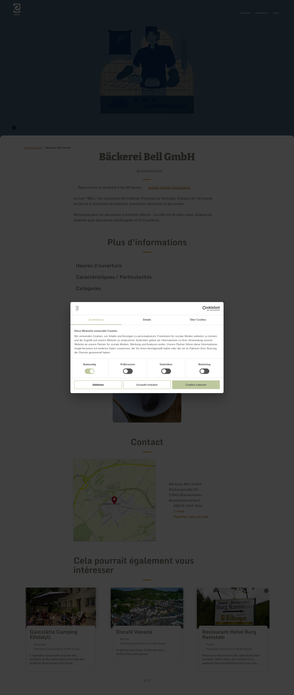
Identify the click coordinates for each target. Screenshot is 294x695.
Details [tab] (147, 319)
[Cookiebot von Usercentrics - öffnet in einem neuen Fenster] (205, 308)
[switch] (128, 371)
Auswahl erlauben (147, 384)
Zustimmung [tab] (96, 319)
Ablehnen (98, 384)
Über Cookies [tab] (198, 319)
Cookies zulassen (195, 384)
